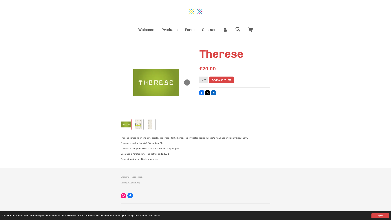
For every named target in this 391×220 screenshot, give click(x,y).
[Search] (237, 29)
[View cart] (250, 30)
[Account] (225, 30)
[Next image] (187, 82)
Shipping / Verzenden (132, 177)
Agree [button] (380, 216)
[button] (126, 124)
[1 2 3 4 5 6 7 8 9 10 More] (203, 80)
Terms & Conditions (130, 182)
